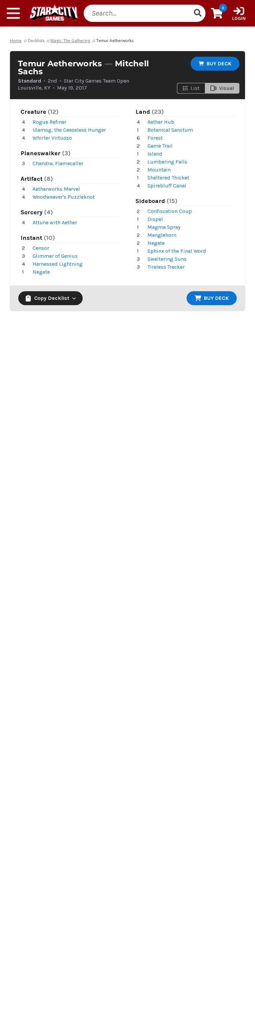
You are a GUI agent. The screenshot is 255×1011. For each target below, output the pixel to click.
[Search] (198, 13)
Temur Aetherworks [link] (114, 40)
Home (16, 40)
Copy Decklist (51, 298)
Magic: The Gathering (70, 40)
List (195, 88)
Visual (226, 88)
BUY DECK (219, 63)
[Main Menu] (13, 13)
